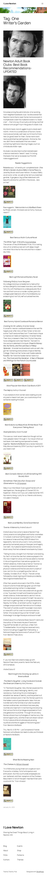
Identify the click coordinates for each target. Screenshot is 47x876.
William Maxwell (22, 764)
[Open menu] (42, 3)
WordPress (40, 872)
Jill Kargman (21, 483)
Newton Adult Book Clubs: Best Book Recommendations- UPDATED (17, 66)
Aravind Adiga (30, 242)
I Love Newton (9, 3)
